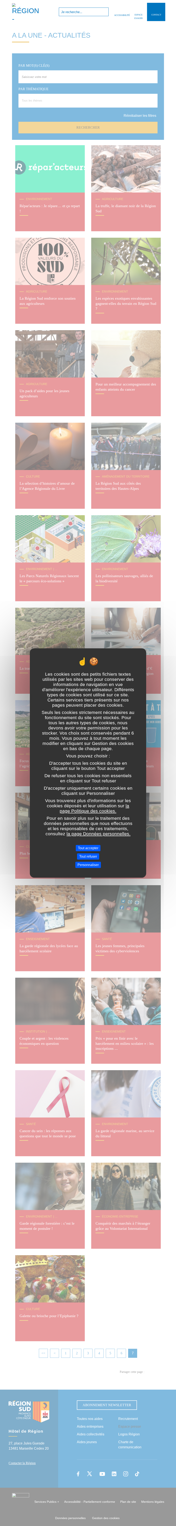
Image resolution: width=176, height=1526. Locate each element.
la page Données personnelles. (98, 833)
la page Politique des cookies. (94, 808)
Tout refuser (88, 856)
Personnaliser (88, 865)
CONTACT (156, 15)
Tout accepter (88, 848)
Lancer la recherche (105, 12)
